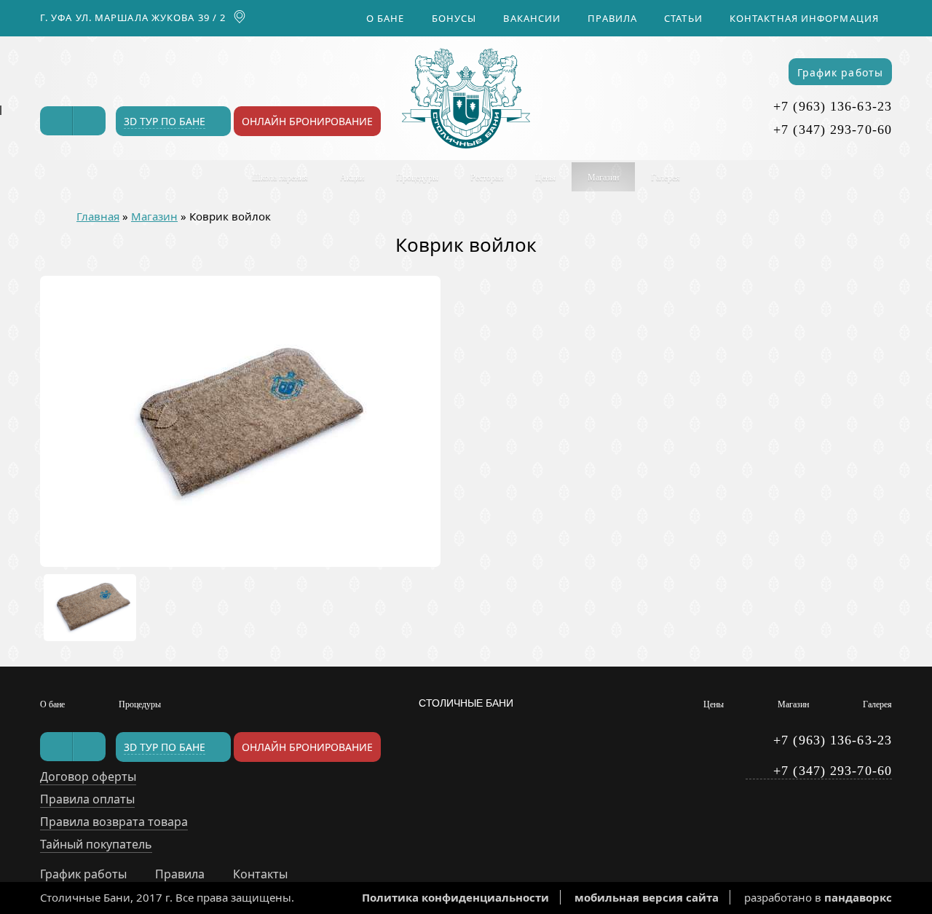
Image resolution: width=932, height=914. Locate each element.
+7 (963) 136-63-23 (832, 106)
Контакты (260, 874)
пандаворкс (858, 897)
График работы (840, 72)
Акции (352, 177)
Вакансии (532, 18)
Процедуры (417, 177)
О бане (385, 18)
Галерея (665, 177)
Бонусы (454, 18)
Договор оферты (88, 776)
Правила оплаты (87, 799)
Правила (612, 18)
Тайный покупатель (96, 844)
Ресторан (486, 177)
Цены (545, 177)
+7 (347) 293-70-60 (832, 129)
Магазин (603, 177)
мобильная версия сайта (646, 897)
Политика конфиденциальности (455, 897)
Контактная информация (804, 18)
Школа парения (280, 177)
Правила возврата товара (114, 822)
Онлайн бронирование (307, 121)
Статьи (683, 18)
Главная (97, 216)
